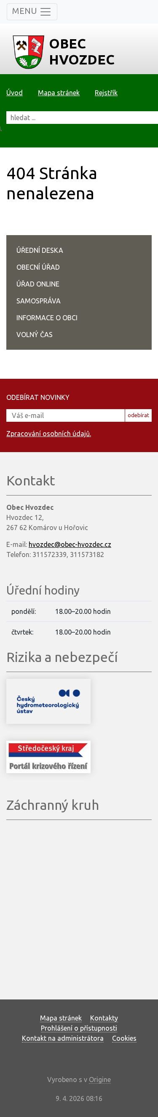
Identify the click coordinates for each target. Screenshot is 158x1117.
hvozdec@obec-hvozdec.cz (70, 544)
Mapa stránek (59, 92)
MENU (25, 11)
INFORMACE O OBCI (47, 317)
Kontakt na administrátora (63, 1038)
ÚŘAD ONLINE (37, 284)
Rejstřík (106, 92)
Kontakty (104, 1018)
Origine (100, 1079)
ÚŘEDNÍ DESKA (39, 250)
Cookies (124, 1038)
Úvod (14, 92)
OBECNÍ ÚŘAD (38, 267)
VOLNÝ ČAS (34, 334)
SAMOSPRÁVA (38, 301)
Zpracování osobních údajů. (48, 433)
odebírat (138, 415)
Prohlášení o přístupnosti (79, 1028)
